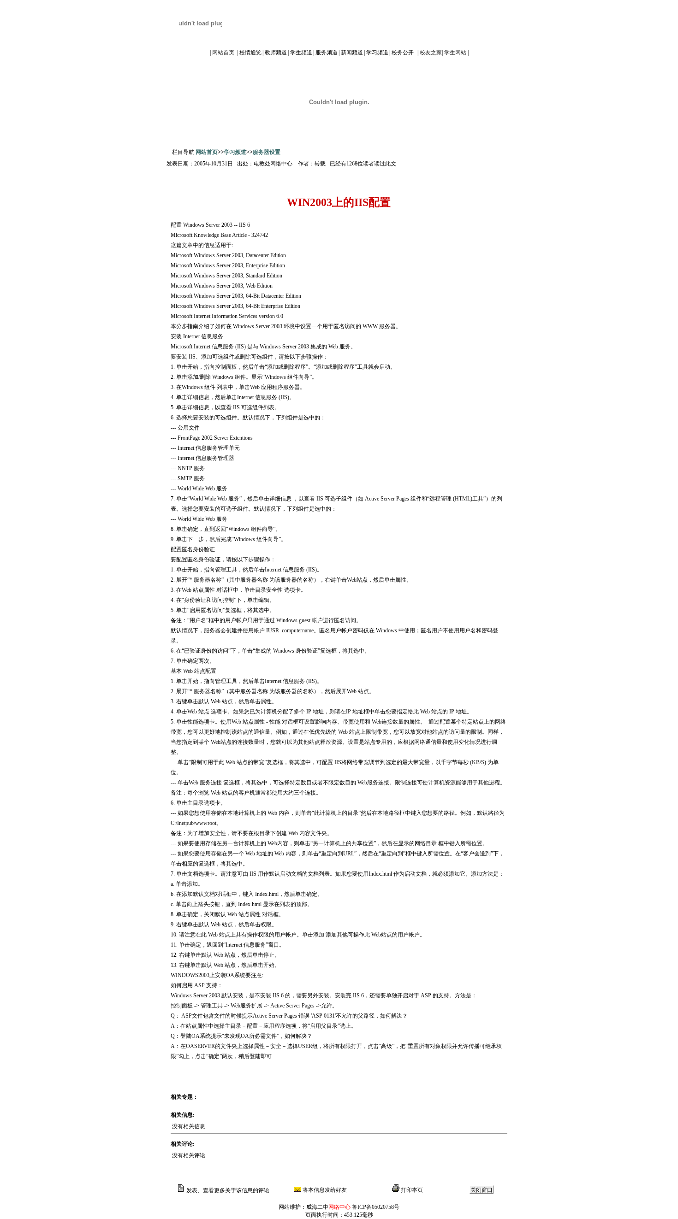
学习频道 (235, 152)
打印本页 (411, 1190)
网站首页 (223, 52)
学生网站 (455, 52)
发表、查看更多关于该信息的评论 (227, 1190)
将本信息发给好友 (324, 1190)
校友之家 (431, 52)
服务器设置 (266, 152)
